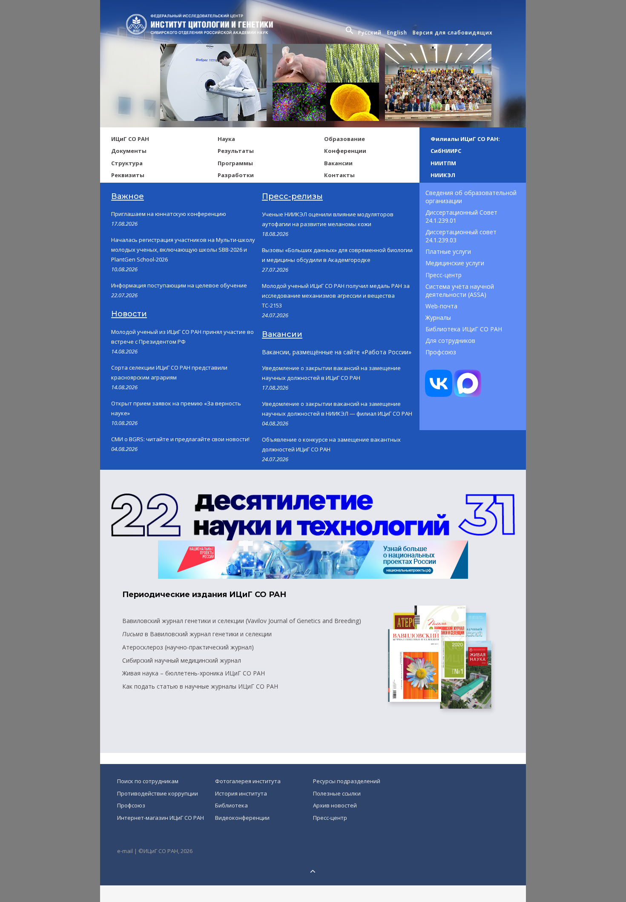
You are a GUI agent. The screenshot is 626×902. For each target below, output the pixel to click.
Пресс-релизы (292, 196)
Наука (226, 139)
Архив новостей (335, 805)
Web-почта (441, 306)
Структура (127, 163)
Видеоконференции (242, 818)
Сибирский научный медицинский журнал (181, 660)
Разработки (236, 175)
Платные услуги (448, 251)
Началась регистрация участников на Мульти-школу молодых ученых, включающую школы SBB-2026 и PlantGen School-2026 (183, 249)
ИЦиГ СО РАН (130, 139)
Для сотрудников (450, 340)
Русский (370, 32)
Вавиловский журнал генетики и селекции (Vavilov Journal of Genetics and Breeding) (241, 621)
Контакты (339, 175)
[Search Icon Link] (350, 32)
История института (241, 793)
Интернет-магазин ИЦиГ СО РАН (160, 818)
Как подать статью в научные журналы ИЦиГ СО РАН (200, 686)
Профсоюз (440, 352)
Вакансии (338, 163)
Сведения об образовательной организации (471, 197)
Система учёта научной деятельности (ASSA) (460, 290)
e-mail (125, 851)
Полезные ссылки (337, 793)
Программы (235, 163)
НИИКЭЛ (443, 175)
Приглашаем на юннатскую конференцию (168, 214)
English (397, 32)
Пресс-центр (443, 275)
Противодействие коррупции (157, 793)
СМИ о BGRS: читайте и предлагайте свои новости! (180, 439)
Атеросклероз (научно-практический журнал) (188, 647)
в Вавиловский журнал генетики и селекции (197, 634)
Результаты (236, 151)
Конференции (345, 151)
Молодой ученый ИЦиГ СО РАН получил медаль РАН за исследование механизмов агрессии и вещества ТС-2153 (336, 295)
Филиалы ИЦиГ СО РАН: (465, 139)
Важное (127, 196)
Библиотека (231, 805)
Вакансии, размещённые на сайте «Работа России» (336, 352)
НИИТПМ (443, 163)
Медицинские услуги (454, 263)
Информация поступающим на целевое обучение (179, 285)
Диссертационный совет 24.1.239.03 (461, 236)
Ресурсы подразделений (346, 781)
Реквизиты (127, 175)
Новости (129, 314)
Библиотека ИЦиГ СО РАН (463, 329)
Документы (128, 151)
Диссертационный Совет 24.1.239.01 (462, 216)
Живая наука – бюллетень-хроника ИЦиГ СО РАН (193, 673)
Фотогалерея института (248, 781)
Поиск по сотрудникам (147, 781)
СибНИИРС (446, 151)
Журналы (438, 317)
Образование (344, 139)
